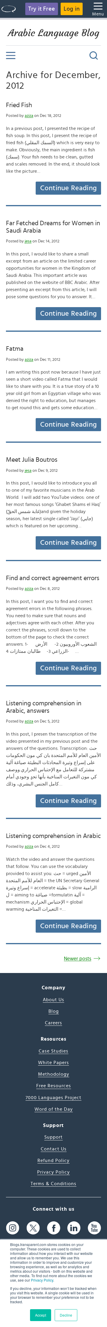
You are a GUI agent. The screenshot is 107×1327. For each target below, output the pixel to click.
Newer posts (77, 958)
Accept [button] (40, 1315)
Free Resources (53, 1085)
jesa (28, 241)
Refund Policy (53, 1160)
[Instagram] (12, 1228)
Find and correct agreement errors (52, 578)
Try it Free (41, 9)
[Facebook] (53, 1228)
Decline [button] (66, 1315)
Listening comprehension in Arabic (53, 836)
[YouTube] (94, 1228)
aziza (29, 116)
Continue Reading (68, 188)
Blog (53, 1011)
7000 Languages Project (53, 1097)
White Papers (53, 1062)
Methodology (53, 1074)
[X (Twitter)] (33, 1228)
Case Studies (53, 1051)
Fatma (14, 348)
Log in (72, 9)
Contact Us (54, 1149)
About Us (53, 999)
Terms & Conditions (53, 1183)
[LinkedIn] (74, 1228)
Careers (53, 1022)
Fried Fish (19, 105)
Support (53, 1137)
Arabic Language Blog (53, 33)
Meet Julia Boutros (31, 459)
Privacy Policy (42, 1279)
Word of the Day (53, 1109)
